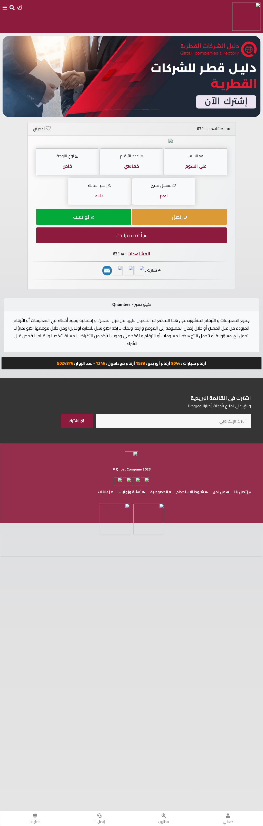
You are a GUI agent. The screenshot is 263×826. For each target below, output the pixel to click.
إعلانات (104, 491)
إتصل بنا (99, 821)
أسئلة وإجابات (130, 491)
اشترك (74, 421)
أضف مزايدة (129, 235)
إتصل (178, 217)
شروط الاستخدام (190, 491)
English (35, 821)
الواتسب (82, 217)
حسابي (228, 821)
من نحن (219, 491)
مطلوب (163, 821)
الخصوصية (159, 491)
